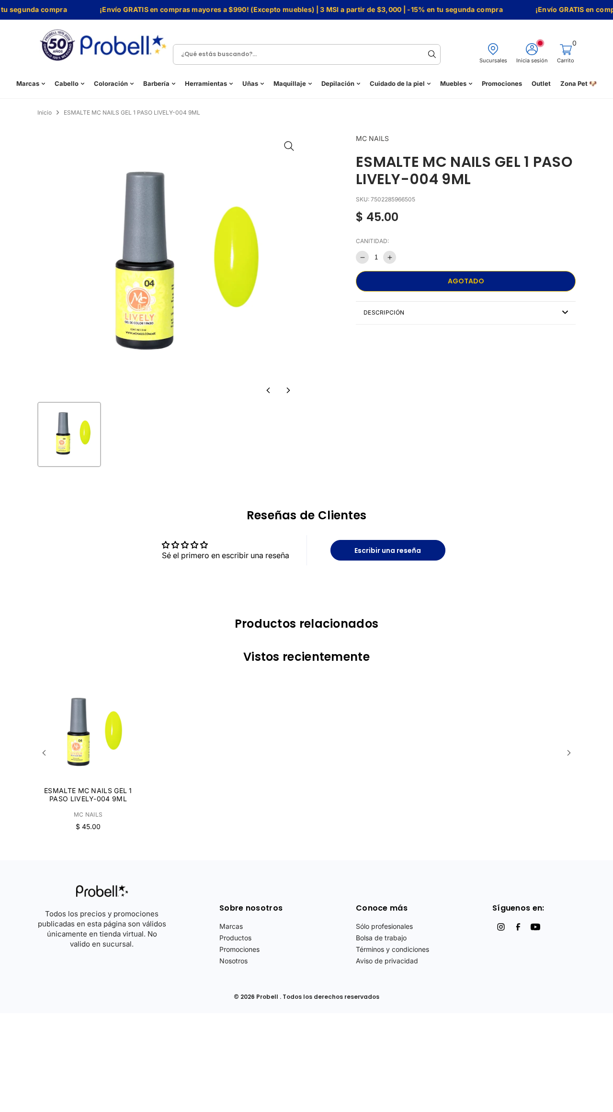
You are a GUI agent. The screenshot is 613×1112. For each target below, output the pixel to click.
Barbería (156, 83)
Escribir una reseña (387, 550)
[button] (268, 390)
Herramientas (206, 83)
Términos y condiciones (392, 949)
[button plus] (389, 257)
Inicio (44, 112)
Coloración (111, 83)
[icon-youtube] (535, 927)
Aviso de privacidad (387, 961)
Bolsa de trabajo (381, 938)
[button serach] (432, 54)
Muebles (453, 83)
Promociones (502, 83)
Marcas (27, 83)
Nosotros (233, 961)
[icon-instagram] (501, 927)
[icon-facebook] (518, 927)
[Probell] (106, 42)
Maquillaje (289, 83)
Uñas (250, 83)
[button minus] (362, 257)
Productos (235, 938)
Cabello (67, 83)
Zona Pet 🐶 (578, 83)
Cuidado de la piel (397, 83)
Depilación (337, 83)
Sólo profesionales (384, 926)
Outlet (541, 83)
